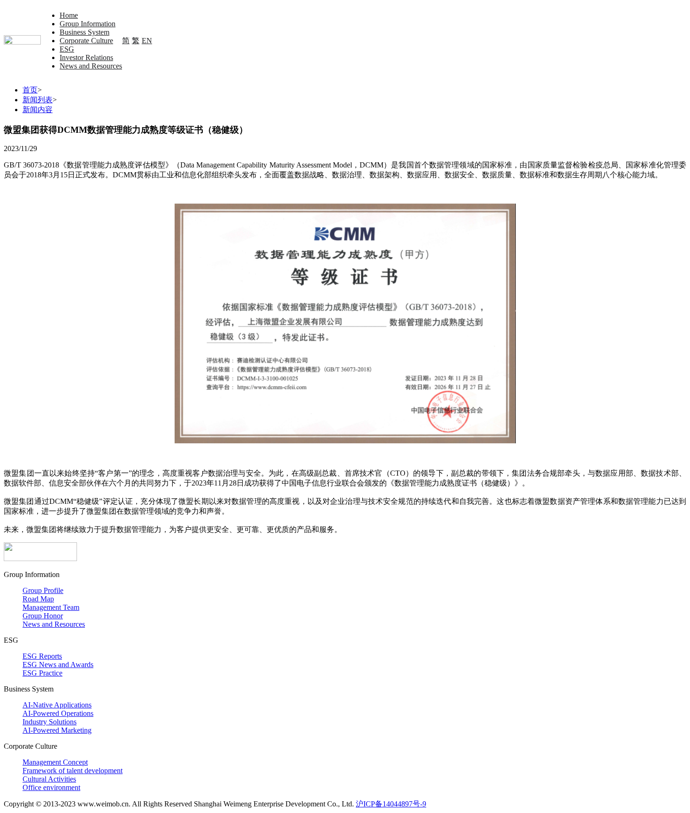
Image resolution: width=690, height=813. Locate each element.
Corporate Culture (86, 41)
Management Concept (55, 762)
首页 (30, 90)
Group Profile (43, 590)
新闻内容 (38, 110)
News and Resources (91, 66)
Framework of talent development (73, 771)
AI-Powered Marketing (57, 730)
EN (147, 41)
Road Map (38, 599)
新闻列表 (38, 100)
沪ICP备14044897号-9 (391, 804)
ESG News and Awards (58, 665)
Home (69, 15)
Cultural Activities (49, 779)
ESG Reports (42, 656)
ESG (67, 49)
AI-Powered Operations (58, 713)
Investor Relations (86, 57)
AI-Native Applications (57, 705)
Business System (84, 32)
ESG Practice (42, 673)
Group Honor (43, 616)
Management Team (51, 607)
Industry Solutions (50, 722)
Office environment (51, 787)
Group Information (87, 24)
